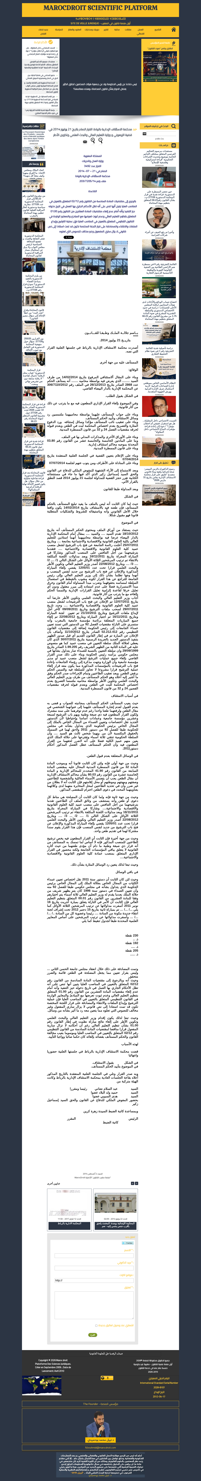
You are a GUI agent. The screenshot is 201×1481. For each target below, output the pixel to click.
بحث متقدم (159, 138)
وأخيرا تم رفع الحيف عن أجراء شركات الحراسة (159, 233)
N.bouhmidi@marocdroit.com (100, 1447)
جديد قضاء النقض (43, 32)
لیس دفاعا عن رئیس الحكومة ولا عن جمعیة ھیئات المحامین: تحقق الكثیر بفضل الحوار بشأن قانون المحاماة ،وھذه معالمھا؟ (100, 86)
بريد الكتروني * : (125, 1262)
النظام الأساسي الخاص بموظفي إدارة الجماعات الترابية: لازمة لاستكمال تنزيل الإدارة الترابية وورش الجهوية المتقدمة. (159, 387)
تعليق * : (129, 1287)
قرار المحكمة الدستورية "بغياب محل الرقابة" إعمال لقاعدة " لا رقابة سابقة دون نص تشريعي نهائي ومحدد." (34, 377)
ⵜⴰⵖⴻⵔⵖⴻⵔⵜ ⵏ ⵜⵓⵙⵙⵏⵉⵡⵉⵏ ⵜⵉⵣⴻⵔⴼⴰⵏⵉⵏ (100, 18)
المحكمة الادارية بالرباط (69, 1223)
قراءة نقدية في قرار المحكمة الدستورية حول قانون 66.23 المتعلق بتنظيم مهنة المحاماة (34, 447)
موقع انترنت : (127, 1274)
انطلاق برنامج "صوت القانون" (160, 48)
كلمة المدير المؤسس (160, 43)
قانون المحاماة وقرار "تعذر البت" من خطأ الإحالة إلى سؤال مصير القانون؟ (33, 314)
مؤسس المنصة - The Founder (100, 1403)
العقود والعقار (74, 30)
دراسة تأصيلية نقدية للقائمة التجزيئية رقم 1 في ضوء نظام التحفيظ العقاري (41, 111)
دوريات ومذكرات (92, 30)
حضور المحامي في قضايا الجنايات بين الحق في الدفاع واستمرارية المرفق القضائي (42, 76)
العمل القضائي (140, 32)
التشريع (158, 30)
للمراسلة (59, 30)
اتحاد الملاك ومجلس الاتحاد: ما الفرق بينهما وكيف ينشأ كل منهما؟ (34, 173)
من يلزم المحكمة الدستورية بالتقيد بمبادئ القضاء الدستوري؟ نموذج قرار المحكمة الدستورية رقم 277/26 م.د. (34, 282)
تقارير (106, 30)
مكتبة (117, 30)
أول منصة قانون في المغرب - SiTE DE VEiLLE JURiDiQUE (100, 23)
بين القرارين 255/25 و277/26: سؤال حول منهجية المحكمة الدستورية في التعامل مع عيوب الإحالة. (33, 344)
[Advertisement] (114, 297)
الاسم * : (129, 1250)
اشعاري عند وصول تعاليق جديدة (116, 1325)
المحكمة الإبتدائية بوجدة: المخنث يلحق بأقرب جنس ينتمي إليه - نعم (116, 1224)
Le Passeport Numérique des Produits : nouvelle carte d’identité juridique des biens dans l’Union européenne (34, 136)
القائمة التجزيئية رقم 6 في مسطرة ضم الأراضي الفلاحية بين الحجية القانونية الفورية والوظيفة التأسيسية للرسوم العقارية (159, 268)
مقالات (128, 30)
